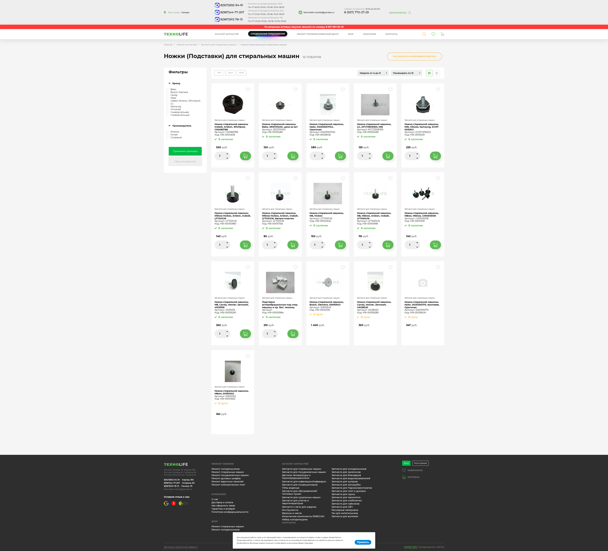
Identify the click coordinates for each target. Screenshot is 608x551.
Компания (369, 34)
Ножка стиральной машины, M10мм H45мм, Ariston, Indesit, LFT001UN (233, 216)
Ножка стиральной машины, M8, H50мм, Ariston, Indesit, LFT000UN (374, 216)
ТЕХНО (176, 34)
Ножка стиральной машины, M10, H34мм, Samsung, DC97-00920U (422, 127)
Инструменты (290, 510)
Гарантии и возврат (223, 508)
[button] (373, 73)
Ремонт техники (223, 463)
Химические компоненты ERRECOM (303, 516)
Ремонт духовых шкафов (226, 478)
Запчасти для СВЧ (342, 506)
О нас (215, 499)
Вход (406, 463)
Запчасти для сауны (343, 494)
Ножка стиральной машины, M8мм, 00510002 (232, 392)
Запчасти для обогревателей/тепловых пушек (299, 492)
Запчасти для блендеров (346, 475)
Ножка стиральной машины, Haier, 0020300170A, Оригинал (327, 127)
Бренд (176, 83)
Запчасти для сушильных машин (301, 497)
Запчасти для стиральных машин (218, 44)
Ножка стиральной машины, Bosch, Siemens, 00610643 (327, 303)
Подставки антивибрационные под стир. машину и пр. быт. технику (280, 305)
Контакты (391, 34)
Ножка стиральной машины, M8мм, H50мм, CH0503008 (422, 214)
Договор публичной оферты (180, 547)
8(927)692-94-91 (231, 5)
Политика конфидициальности (230, 512)
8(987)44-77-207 (232, 12)
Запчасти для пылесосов (346, 472)
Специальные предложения (268, 34)
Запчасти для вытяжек (345, 516)
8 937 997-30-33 (335, 26)
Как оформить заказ (223, 505)
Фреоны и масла (292, 513)
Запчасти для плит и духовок (349, 491)
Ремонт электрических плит (228, 484)
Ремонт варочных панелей (228, 481)
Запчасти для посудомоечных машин (304, 472)
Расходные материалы (345, 510)
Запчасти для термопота (346, 497)
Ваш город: (178, 12)
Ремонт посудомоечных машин (230, 475)
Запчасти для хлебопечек (347, 500)
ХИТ (219, 73)
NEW (241, 73)
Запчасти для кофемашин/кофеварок (304, 481)
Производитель (181, 125)
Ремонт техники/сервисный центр (318, 34)
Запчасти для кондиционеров (300, 484)
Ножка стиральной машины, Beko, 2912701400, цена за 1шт (280, 125)
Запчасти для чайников (345, 503)
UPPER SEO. (411, 547)
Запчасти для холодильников (349, 468)
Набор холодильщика (294, 519)
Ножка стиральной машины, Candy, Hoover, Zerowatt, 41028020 (374, 305)
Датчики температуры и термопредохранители (296, 476)
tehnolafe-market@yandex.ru (319, 12)
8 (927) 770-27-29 (356, 12)
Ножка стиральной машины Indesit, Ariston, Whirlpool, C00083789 (231, 127)
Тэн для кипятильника (345, 513)
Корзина (414, 477)
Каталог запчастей (227, 34)
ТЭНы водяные (290, 487)
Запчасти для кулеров (345, 481)
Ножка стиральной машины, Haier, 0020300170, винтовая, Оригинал (422, 305)
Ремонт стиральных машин (228, 472)
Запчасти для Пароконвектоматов (352, 487)
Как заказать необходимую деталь (414, 56)
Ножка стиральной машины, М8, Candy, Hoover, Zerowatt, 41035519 (232, 305)
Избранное (415, 470)
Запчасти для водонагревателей (351, 478)
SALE (230, 73)
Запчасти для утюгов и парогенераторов (295, 502)
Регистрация (420, 463)
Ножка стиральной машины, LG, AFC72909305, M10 (374, 125)
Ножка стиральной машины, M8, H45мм (327, 214)
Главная (168, 44)
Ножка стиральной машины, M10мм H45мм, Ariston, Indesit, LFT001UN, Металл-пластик (280, 216)
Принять (363, 542)
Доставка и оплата (222, 502)
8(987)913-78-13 (231, 19)
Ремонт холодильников (226, 468)
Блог (351, 34)
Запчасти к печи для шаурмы (299, 506)
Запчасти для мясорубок (346, 484)
